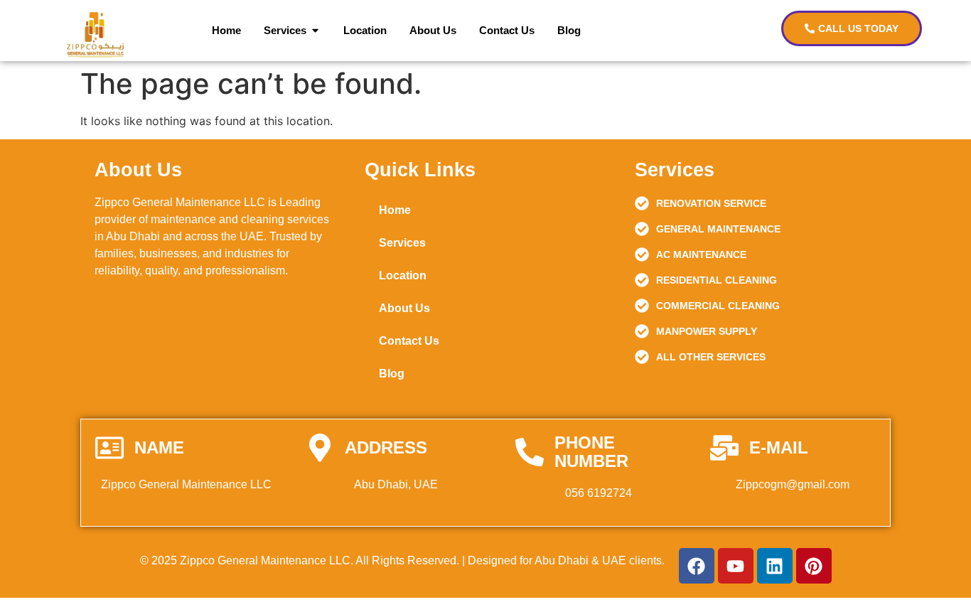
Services (402, 243)
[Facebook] (696, 566)
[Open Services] (315, 31)
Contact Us (409, 341)
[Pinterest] (814, 566)
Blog (391, 373)
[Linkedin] (775, 566)
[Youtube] (735, 566)
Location (403, 275)
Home (395, 210)
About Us (404, 308)
